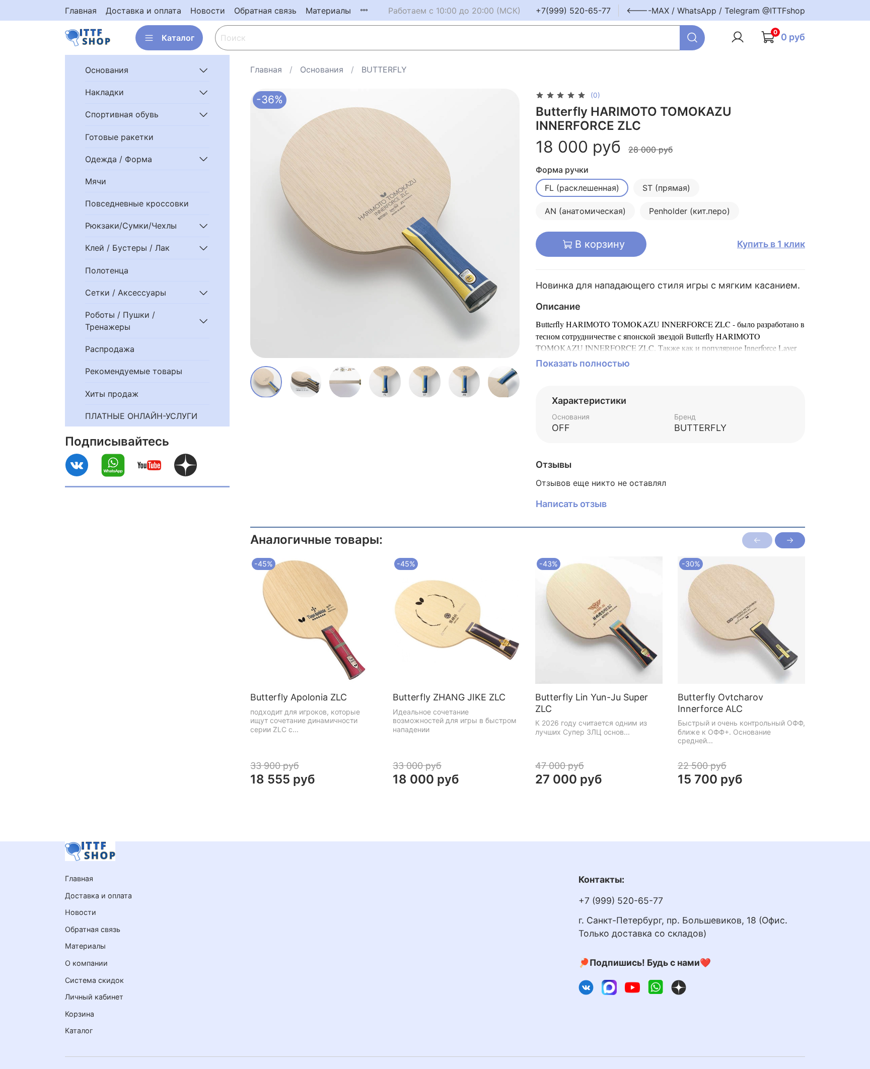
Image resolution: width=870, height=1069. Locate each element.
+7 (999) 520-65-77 (620, 900)
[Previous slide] (266, 223)
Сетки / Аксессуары (125, 293)
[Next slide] (503, 223)
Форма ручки (562, 170)
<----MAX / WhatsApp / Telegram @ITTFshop (715, 11)
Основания (321, 69)
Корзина (79, 1014)
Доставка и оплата (143, 11)
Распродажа (109, 349)
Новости (207, 11)
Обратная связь (265, 11)
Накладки (104, 92)
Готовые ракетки (119, 136)
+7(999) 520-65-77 (573, 11)
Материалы (328, 11)
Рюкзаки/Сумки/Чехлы (131, 226)
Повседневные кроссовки (137, 203)
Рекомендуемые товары (133, 371)
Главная (81, 11)
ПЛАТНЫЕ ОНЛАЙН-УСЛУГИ (141, 416)
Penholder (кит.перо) (689, 211)
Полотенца (106, 270)
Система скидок (94, 980)
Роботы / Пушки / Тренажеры (120, 321)
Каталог (178, 38)
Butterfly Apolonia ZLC (298, 697)
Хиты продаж (111, 393)
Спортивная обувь (122, 114)
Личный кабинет (94, 996)
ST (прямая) (666, 188)
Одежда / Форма (118, 159)
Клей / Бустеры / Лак (127, 248)
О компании (86, 963)
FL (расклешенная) (582, 188)
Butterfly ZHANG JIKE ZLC (449, 697)
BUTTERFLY (384, 69)
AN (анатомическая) (585, 211)
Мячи (95, 181)
